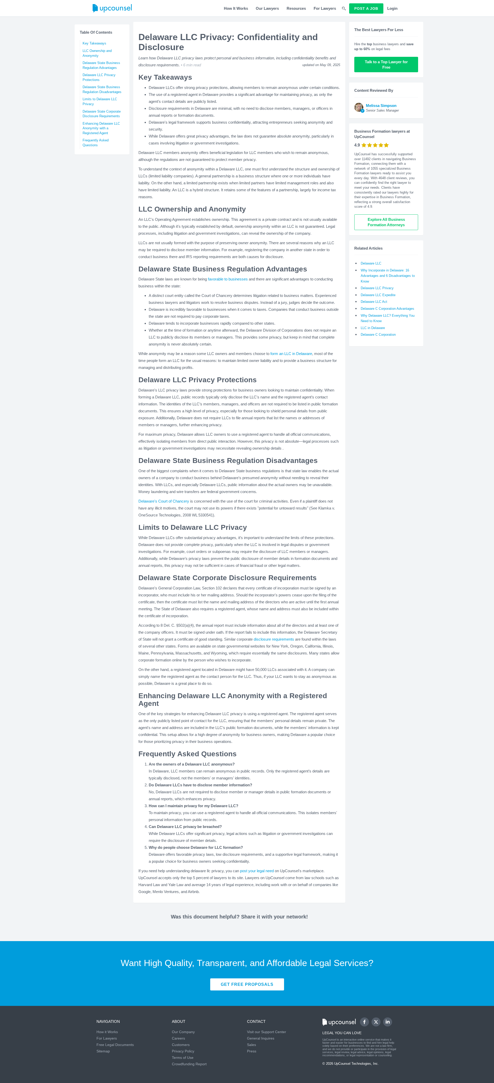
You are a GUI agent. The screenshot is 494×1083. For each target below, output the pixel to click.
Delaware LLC (371, 263)
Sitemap (103, 1051)
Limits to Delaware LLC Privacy (100, 101)
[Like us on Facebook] (364, 1021)
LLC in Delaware (373, 328)
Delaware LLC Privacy (377, 288)
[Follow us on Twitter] (376, 1022)
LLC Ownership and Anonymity (97, 53)
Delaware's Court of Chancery (163, 501)
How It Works (236, 8)
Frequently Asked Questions (96, 142)
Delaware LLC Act (374, 302)
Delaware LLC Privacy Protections (99, 77)
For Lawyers (325, 8)
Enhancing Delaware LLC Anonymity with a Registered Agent (101, 128)
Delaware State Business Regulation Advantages (101, 65)
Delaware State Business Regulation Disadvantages (102, 89)
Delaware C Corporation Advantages (387, 309)
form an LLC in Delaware (291, 353)
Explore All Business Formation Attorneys (387, 222)
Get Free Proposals (247, 984)
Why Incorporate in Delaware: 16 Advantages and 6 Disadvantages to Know (388, 275)
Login (392, 8)
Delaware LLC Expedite (378, 295)
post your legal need (257, 871)
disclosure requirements (274, 639)
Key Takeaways (94, 43)
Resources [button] (296, 8)
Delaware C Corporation (378, 334)
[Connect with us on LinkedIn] (387, 1021)
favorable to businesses (228, 279)
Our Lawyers (267, 8)
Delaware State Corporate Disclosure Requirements (102, 114)
